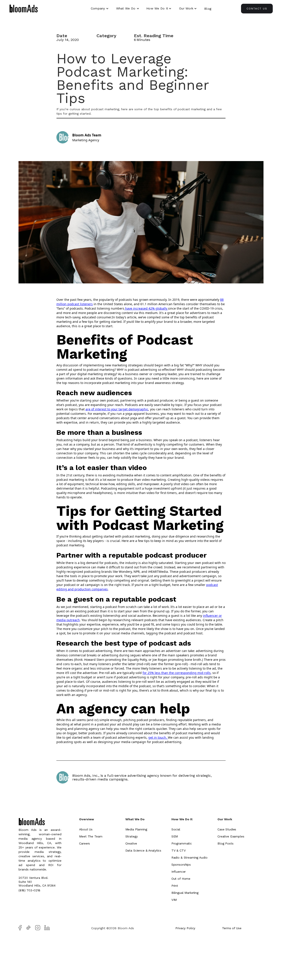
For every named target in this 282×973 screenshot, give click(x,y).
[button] (100, 8)
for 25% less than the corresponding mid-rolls (177, 673)
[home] (23, 9)
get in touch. (158, 737)
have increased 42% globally (146, 308)
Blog (207, 8)
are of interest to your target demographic (116, 409)
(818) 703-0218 (29, 890)
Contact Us (257, 8)
